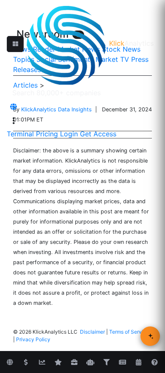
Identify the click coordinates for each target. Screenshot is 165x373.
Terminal (20, 134)
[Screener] (106, 362)
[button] (15, 44)
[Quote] (26, 362)
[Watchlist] (58, 362)
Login (69, 134)
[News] (122, 362)
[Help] (154, 362)
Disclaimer (92, 332)
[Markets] (10, 362)
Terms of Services (130, 332)
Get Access (98, 134)
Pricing (47, 134)
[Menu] (13, 121)
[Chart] (42, 362)
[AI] (90, 362)
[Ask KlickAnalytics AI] (150, 336)
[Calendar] (138, 362)
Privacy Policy (33, 339)
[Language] (13, 107)
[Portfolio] (74, 362)
